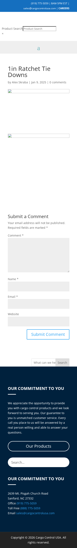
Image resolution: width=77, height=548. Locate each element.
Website (13, 314)
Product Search (12, 29)
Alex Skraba (20, 82)
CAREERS (64, 8)
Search (62, 363)
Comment (16, 235)
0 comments (57, 82)
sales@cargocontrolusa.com (39, 8)
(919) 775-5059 (39, 3)
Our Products (38, 446)
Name (13, 279)
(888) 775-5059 (30, 508)
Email (13, 297)
